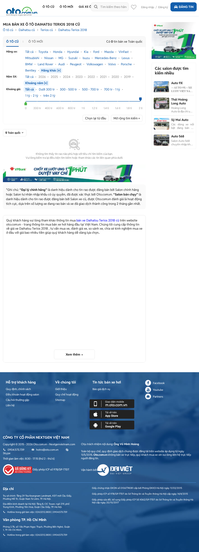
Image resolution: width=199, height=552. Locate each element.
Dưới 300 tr (47, 89)
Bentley (30, 70)
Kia (86, 52)
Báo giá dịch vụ (101, 389)
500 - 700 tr (90, 89)
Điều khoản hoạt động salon (22, 394)
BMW (29, 64)
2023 (79, 77)
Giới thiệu (61, 389)
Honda (57, 52)
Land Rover (45, 64)
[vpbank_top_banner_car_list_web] (74, 173)
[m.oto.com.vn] (112, 403)
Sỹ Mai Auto (179, 120)
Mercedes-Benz (106, 58)
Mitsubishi (32, 58)
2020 (115, 77)
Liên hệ (10, 405)
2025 (54, 77)
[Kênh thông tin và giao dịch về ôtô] (21, 10)
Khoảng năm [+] (36, 83)
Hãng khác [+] (51, 70)
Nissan (48, 58)
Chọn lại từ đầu (95, 118)
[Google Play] (112, 424)
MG (60, 58)
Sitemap (60, 400)
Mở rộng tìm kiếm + (126, 118)
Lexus (126, 58)
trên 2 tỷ (49, 96)
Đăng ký (163, 7)
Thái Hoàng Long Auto (179, 101)
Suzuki (73, 58)
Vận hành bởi (89, 470)
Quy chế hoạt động (66, 394)
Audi (61, 64)
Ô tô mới (35, 42)
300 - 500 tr (68, 89)
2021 (103, 77)
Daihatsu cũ (27, 30)
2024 (66, 77)
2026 (42, 77)
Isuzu (86, 58)
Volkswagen (94, 64)
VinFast (124, 52)
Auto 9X (177, 83)
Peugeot (75, 64)
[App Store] (112, 414)
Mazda (108, 52)
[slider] (25, 103)
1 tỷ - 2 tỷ (31, 96)
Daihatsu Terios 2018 (72, 30)
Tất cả (29, 52)
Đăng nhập (147, 7)
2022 (91, 77)
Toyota (43, 52)
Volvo (112, 64)
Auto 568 (177, 136)
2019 (127, 77)
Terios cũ (46, 30)
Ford (96, 52)
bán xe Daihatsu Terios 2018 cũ (97, 220)
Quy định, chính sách (18, 389)
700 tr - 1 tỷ (112, 89)
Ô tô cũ (8, 30)
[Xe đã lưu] (133, 8)
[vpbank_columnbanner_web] (174, 40)
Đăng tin (186, 7)
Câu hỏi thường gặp (17, 400)
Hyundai (73, 52)
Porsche (126, 64)
